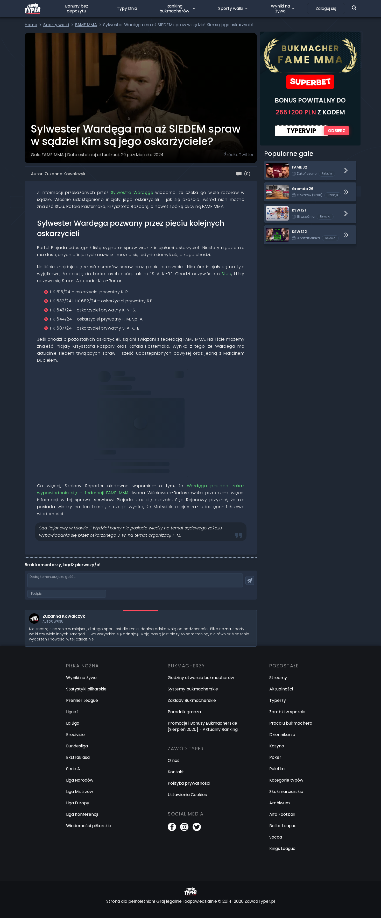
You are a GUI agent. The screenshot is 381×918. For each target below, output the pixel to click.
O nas (173, 760)
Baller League (283, 826)
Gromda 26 (275, 186)
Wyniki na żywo (280, 8)
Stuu (226, 274)
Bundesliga (77, 746)
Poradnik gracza (184, 712)
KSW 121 (271, 207)
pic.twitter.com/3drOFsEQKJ (126, 432)
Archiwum (279, 803)
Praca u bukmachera (290, 723)
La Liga (72, 723)
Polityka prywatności (189, 783)
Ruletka (277, 769)
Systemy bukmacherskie (193, 689)
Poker (275, 757)
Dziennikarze (282, 735)
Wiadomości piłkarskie (88, 826)
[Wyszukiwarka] (354, 7)
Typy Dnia (127, 8)
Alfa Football (282, 814)
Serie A (73, 769)
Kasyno (276, 746)
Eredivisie (75, 735)
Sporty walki (230, 8)
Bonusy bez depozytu (76, 8)
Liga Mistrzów (79, 792)
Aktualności (281, 689)
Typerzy (277, 700)
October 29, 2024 (162, 440)
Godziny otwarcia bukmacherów (201, 678)
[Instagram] (184, 827)
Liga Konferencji (82, 814)
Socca (275, 837)
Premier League (82, 700)
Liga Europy (77, 803)
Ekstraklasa (78, 757)
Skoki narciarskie (286, 792)
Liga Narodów (79, 780)
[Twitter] (197, 827)
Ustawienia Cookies (187, 795)
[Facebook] (172, 827)
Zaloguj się (326, 8)
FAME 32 (272, 164)
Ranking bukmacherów (174, 8)
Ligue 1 (72, 712)
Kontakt (176, 772)
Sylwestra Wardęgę (132, 192)
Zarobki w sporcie (287, 712)
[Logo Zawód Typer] (32, 8)
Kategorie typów (286, 780)
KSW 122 (272, 229)
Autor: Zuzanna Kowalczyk (58, 174)
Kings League (282, 848)
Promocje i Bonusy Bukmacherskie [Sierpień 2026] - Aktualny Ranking (203, 726)
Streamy (278, 678)
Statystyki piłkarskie (86, 689)
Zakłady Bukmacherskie (192, 700)
